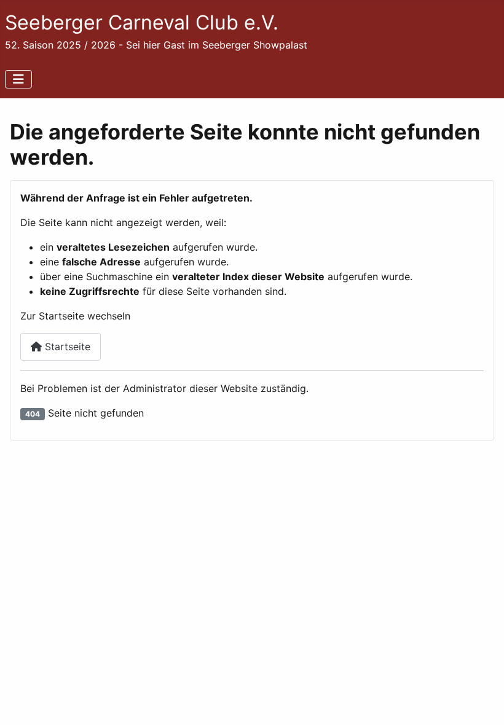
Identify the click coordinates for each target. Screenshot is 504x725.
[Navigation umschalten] (18, 79)
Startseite (66, 346)
